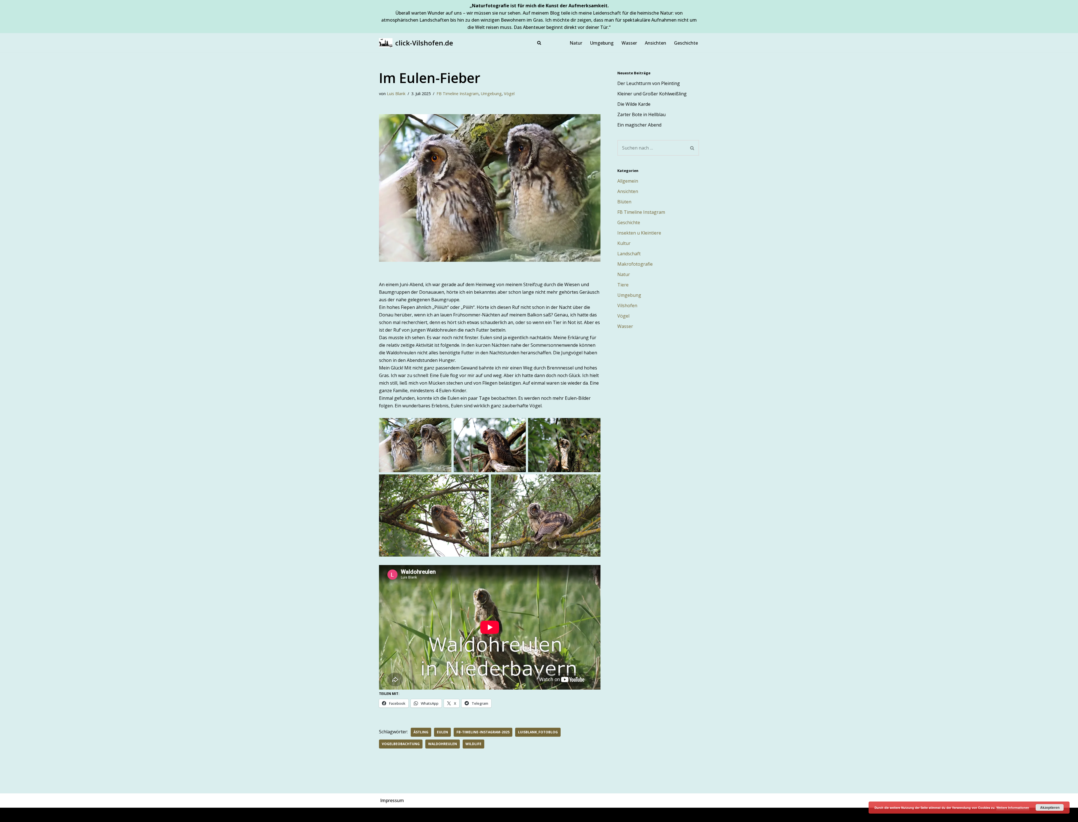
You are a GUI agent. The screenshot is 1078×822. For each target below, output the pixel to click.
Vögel (509, 93)
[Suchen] (539, 43)
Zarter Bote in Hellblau (641, 114)
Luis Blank (396, 93)
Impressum (392, 800)
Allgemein (627, 181)
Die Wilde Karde (633, 104)
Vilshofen (627, 305)
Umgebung (602, 43)
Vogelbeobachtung (401, 743)
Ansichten (655, 43)
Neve (384, 815)
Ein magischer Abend (639, 125)
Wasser (629, 43)
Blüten (624, 202)
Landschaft (629, 254)
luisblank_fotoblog (538, 732)
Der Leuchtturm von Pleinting (648, 83)
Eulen (442, 732)
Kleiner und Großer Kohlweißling (652, 94)
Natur (576, 43)
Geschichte (686, 43)
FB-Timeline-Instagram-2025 (483, 732)
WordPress (440, 815)
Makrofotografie (635, 264)
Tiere (623, 285)
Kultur (624, 243)
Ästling (421, 732)
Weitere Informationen (1012, 807)
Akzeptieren (1049, 807)
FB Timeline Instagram (458, 93)
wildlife (473, 743)
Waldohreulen (442, 743)
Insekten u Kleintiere (639, 233)
